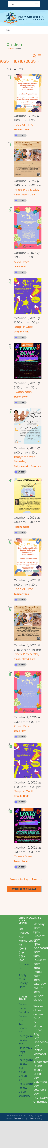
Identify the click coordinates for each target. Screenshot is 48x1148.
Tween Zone (21, 396)
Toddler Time (21, 129)
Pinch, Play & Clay (24, 194)
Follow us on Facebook (24, 1008)
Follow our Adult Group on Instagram (24, 1074)
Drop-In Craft (21, 331)
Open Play (20, 266)
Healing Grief (21, 527)
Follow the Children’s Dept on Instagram (24, 1050)
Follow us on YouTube (24, 1092)
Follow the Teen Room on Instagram (24, 1026)
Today (24, 879)
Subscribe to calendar (24, 889)
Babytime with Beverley (27, 466)
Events (10, 48)
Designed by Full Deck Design (29, 1118)
